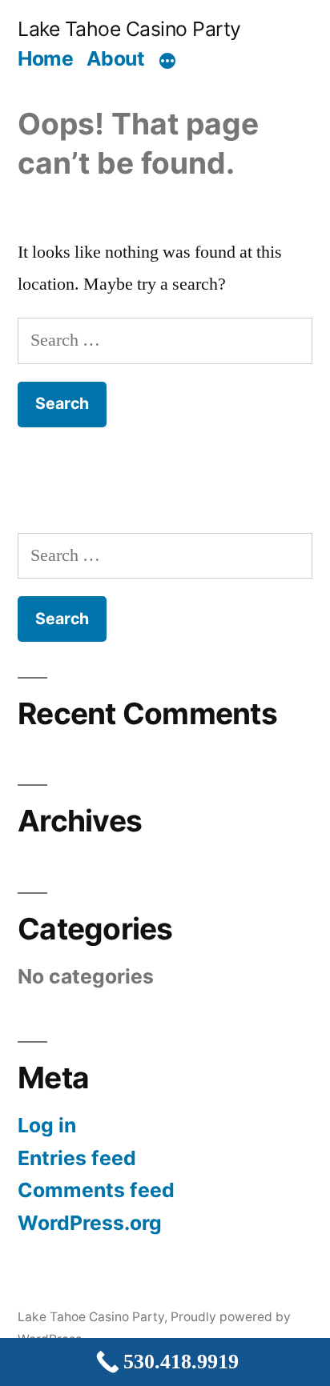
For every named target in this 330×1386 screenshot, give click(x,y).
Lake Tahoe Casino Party (129, 29)
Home (45, 58)
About (116, 58)
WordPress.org (90, 1223)
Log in (47, 1125)
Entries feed (77, 1158)
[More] (167, 61)
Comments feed (96, 1190)
